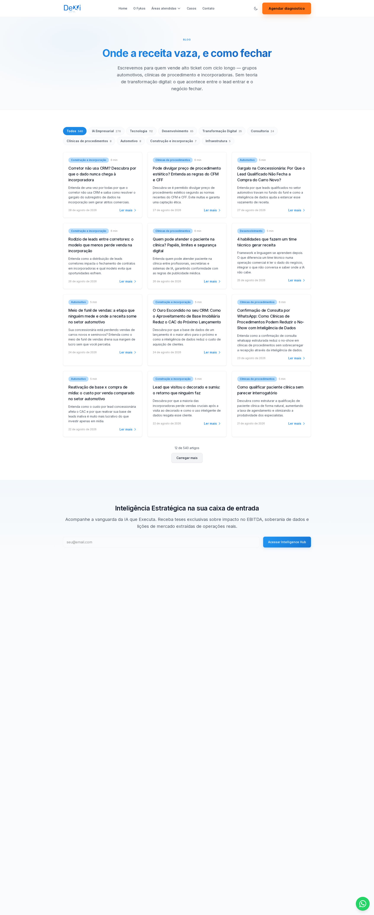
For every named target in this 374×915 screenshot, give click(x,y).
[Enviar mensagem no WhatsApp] (363, 904)
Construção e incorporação (173, 141)
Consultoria (262, 131)
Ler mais (125, 210)
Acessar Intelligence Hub (287, 542)
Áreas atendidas (164, 8)
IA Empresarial (106, 131)
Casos (191, 8)
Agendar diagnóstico (287, 8)
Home (123, 8)
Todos (75, 131)
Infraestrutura (218, 141)
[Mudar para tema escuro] (256, 8)
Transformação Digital (222, 131)
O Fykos (139, 8)
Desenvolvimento (177, 131)
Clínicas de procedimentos (89, 141)
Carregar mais (187, 458)
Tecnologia (141, 131)
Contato (208, 8)
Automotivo (131, 141)
